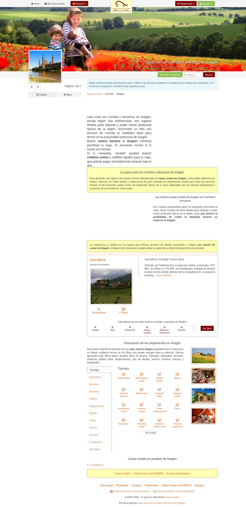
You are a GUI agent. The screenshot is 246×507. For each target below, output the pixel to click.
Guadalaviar (97, 464)
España (80, 3)
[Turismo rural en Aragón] (141, 389)
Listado (42, 94)
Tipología (94, 369)
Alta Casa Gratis (56, 3)
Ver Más (207, 328)
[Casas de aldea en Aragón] (159, 389)
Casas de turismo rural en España (131, 491)
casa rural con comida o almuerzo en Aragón (161, 502)
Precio (92, 420)
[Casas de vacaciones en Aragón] (177, 420)
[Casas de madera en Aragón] (141, 404)
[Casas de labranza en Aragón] (123, 389)
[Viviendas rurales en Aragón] (141, 420)
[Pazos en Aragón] (177, 404)
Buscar (209, 74)
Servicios (94, 384)
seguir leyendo (163, 275)
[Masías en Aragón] (177, 374)
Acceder (206, 3)
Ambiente (94, 391)
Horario (93, 427)
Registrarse (186, 3)
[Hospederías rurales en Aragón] (123, 404)
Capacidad (95, 377)
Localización (95, 442)
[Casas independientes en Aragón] (159, 404)
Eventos (93, 434)
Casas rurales (94, 93)
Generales (94, 449)
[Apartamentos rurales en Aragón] (141, 374)
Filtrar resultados (171, 74)
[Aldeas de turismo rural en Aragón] (159, 420)
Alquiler (93, 413)
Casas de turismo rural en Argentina (175, 491)
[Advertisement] (54, 225)
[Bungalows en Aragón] (123, 420)
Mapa (68, 94)
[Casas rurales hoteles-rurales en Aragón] (159, 374)
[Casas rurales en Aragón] (123, 374)
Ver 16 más (150, 432)
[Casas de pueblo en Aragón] (177, 389)
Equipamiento (96, 406)
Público (93, 398)
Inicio (36, 3)
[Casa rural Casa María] (111, 286)
